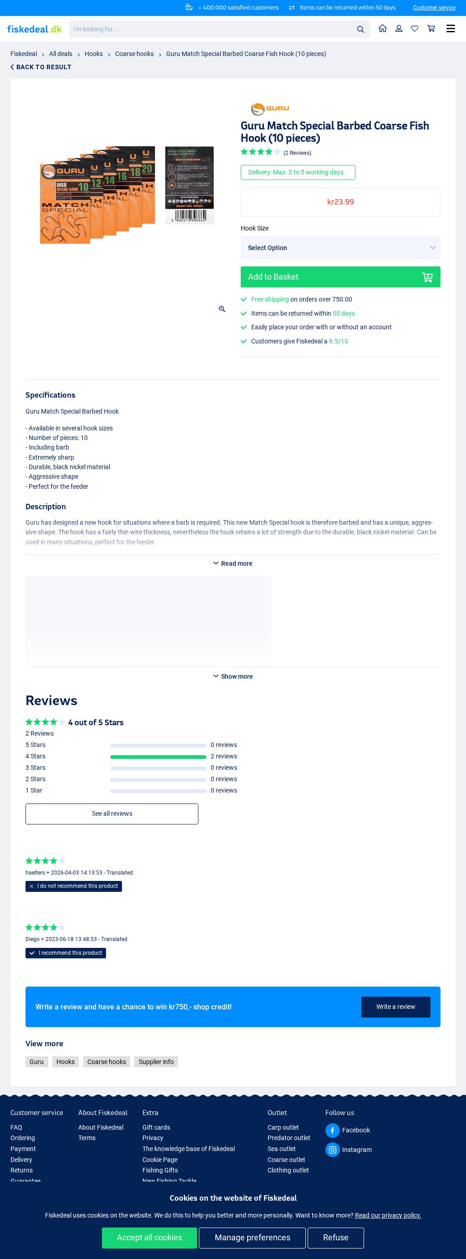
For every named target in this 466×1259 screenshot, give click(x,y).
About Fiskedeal (100, 1127)
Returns (21, 1170)
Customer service (434, 8)
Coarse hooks (134, 53)
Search (360, 28)
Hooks (94, 53)
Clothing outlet (288, 1170)
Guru (37, 1061)
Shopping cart (431, 29)
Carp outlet (283, 1127)
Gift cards (156, 1127)
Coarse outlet (286, 1159)
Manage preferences (252, 1237)
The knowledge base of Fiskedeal (188, 1148)
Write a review (395, 1006)
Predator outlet (289, 1137)
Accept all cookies (149, 1237)
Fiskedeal (23, 53)
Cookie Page (159, 1159)
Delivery (21, 1159)
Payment (23, 1148)
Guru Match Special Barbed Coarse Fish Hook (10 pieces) (246, 53)
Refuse (336, 1237)
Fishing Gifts (160, 1170)
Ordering (22, 1137)
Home (383, 29)
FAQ (16, 1127)
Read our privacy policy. (388, 1215)
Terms (87, 1137)
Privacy (152, 1137)
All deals (60, 53)
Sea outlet (282, 1148)
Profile (399, 29)
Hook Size (254, 228)
